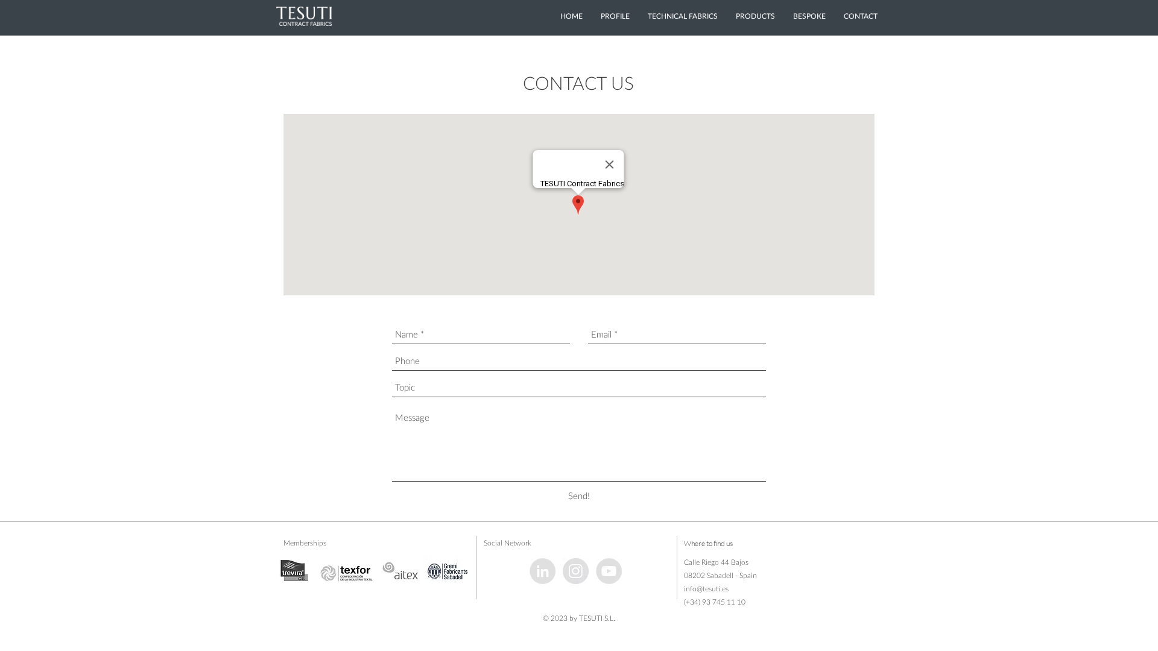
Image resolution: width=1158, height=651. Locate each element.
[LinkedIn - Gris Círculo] (542, 571)
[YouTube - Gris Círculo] (609, 571)
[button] (755, 16)
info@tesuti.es (706, 588)
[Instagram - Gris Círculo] (576, 571)
